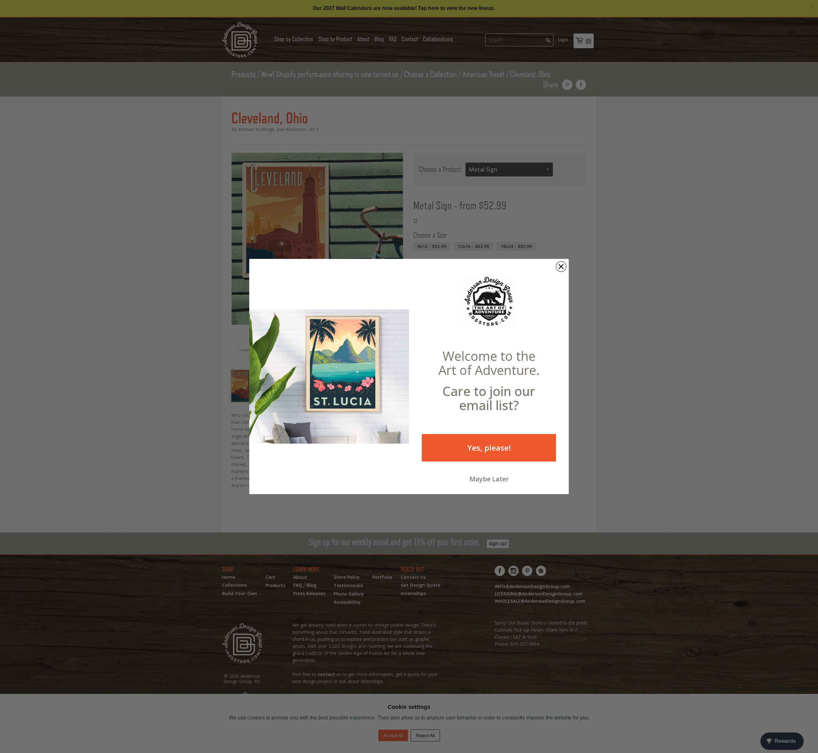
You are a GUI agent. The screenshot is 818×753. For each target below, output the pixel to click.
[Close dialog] (561, 266)
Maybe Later (489, 479)
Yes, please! (489, 447)
